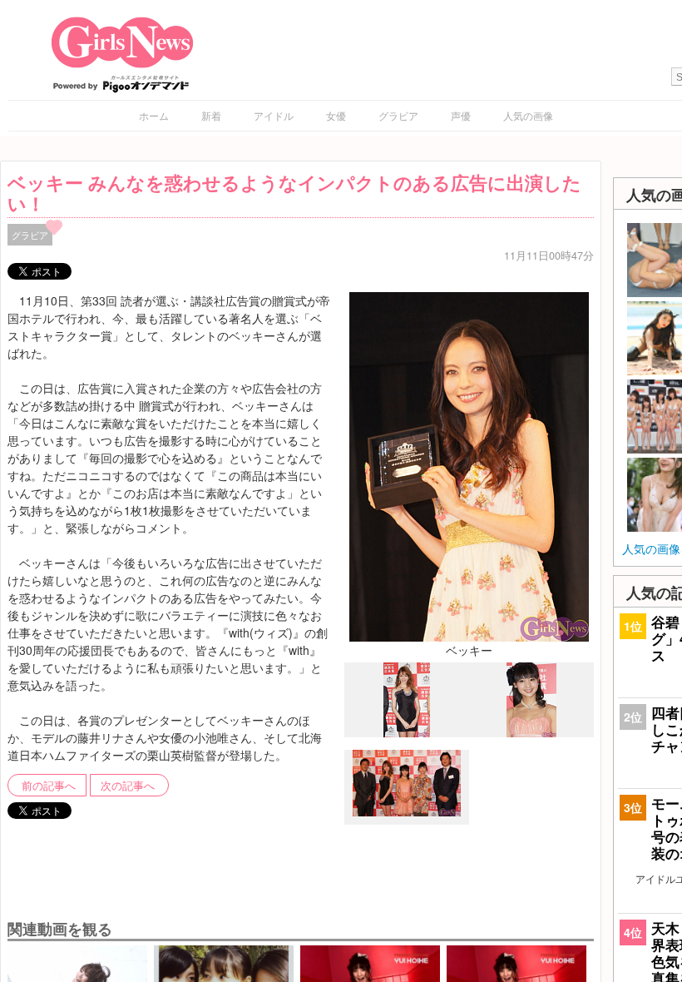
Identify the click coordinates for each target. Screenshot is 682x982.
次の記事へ (128, 785)
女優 (336, 115)
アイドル (274, 115)
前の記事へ (49, 785)
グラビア (398, 115)
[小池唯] (531, 732)
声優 (461, 115)
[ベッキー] (469, 465)
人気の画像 (528, 115)
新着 (211, 115)
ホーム (154, 115)
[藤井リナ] (406, 733)
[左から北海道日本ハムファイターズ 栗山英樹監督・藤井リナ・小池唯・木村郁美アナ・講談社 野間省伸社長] (407, 812)
